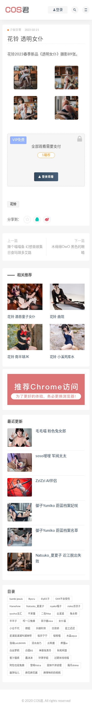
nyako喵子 (56, 606)
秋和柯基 (62, 650)
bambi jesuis (16, 599)
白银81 (29, 650)
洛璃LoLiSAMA (18, 643)
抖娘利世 (41, 628)
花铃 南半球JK (18, 357)
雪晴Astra (35, 665)
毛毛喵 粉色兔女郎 (51, 431)
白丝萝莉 (14, 650)
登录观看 (47, 176)
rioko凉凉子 (73, 606)
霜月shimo (73, 665)
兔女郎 (73, 613)
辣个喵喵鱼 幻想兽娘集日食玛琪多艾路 (25, 250)
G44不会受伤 (62, 599)
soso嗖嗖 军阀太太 (51, 456)
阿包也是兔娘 (17, 665)
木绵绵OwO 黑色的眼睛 (68, 250)
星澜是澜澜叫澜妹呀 (21, 636)
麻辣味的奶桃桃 (52, 673)
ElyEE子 (45, 599)
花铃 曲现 (57, 317)
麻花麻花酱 (31, 673)
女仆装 (62, 621)
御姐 (27, 628)
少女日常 (15, 30)
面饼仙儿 (14, 673)
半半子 (13, 621)
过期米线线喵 (61, 658)
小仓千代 (14, 628)
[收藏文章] (27, 219)
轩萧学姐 (43, 658)
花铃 (13, 204)
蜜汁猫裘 (14, 658)
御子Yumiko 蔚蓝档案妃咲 (57, 506)
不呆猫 (31, 613)
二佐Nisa (46, 613)
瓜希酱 (51, 643)
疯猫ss (64, 643)
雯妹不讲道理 (54, 665)
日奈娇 (55, 628)
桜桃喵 (57, 636)
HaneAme (15, 606)
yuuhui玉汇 (16, 613)
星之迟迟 (70, 628)
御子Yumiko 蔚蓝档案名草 (57, 530)
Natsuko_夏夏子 (35, 606)
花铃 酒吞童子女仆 (21, 317)
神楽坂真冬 (45, 650)
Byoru (31, 599)
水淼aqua (71, 636)
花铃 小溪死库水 (62, 357)
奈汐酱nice (47, 621)
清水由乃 (36, 643)
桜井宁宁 (42, 636)
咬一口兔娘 (29, 621)
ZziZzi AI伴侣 (46, 481)
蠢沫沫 (29, 658)
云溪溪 (60, 613)
